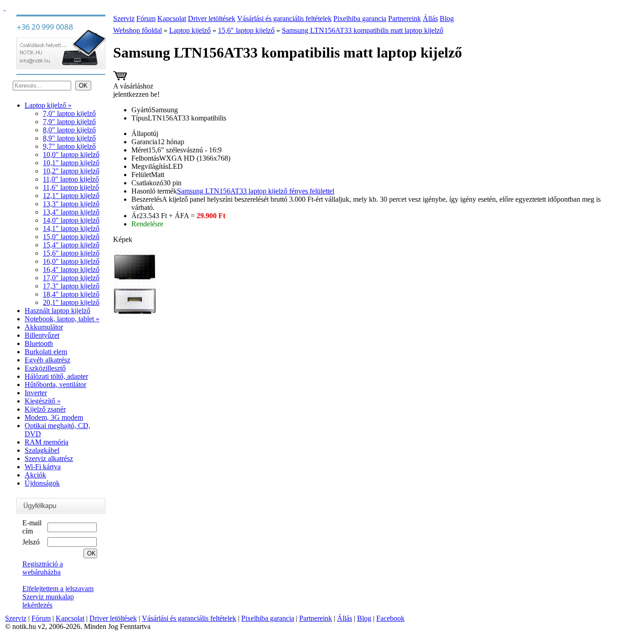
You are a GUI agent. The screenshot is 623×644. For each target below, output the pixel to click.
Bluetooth (39, 343)
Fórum (146, 18)
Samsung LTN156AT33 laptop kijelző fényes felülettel (255, 191)
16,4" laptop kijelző (71, 269)
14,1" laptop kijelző (71, 228)
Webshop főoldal (137, 30)
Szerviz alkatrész (49, 458)
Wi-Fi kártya (43, 467)
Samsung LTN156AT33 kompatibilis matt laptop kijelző (362, 30)
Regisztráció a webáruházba (42, 568)
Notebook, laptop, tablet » (62, 319)
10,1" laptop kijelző (71, 163)
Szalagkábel (42, 450)
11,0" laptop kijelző (71, 179)
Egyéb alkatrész (47, 360)
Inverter (36, 393)
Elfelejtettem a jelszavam (57, 588)
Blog (447, 18)
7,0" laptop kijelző (69, 113)
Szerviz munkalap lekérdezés (48, 601)
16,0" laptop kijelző (71, 261)
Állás (430, 18)
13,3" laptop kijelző (71, 204)
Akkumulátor (44, 327)
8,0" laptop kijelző (69, 130)
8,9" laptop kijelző (69, 138)
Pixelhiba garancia (359, 18)
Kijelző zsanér (45, 409)
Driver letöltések (211, 18)
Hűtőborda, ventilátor (55, 384)
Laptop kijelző (190, 30)
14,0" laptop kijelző (71, 220)
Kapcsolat (171, 18)
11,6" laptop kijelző (71, 187)
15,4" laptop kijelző (71, 245)
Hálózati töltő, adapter (56, 376)
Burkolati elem (46, 352)
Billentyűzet (42, 335)
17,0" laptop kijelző (71, 278)
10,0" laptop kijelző (71, 154)
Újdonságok (42, 483)
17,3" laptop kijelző (71, 286)
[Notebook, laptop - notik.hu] (4, 7)
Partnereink (404, 18)
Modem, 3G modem (54, 417)
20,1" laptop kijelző (71, 302)
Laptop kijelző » (48, 105)
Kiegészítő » (43, 401)
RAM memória (46, 442)
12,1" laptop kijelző (71, 195)
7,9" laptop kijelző (69, 122)
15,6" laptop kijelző (71, 253)
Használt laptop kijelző (57, 310)
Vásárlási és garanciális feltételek (284, 18)
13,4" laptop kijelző (71, 212)
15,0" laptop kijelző (71, 237)
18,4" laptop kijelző (71, 294)
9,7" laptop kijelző (69, 146)
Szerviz (124, 18)
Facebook (390, 618)
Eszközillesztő (45, 368)
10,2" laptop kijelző (71, 171)
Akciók (35, 475)
